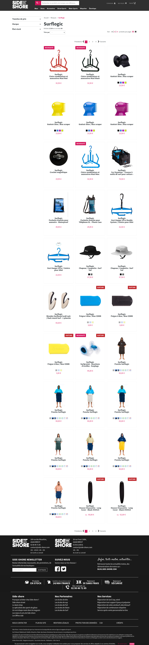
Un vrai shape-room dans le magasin (26, 610)
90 (117, 32)
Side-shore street (18, 602)
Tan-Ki (58, 640)
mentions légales (61, 623)
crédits (119, 623)
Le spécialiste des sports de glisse (24, 607)
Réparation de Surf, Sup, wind (108, 599)
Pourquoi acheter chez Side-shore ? (25, 599)
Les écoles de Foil (61, 605)
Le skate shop (17, 605)
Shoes (42, 8)
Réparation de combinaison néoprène (111, 607)
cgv (101, 623)
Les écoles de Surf (61, 610)
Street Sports (61, 8)
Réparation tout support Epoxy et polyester (113, 602)
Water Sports (73, 8)
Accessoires (51, 8)
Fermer (132, 644)
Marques (53, 18)
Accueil (46, 18)
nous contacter (19, 623)
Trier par (47, 32)
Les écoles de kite (61, 599)
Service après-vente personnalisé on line (112, 610)
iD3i (54, 640)
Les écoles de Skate (62, 607)
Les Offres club (17, 615)
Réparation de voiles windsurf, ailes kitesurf (113, 605)
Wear (36, 8)
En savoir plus (122, 644)
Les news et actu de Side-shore (23, 613)
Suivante (103, 42)
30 (112, 32)
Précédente (78, 42)
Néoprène (83, 8)
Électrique (92, 8)
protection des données (86, 623)
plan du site (41, 623)
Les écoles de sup (61, 602)
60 (115, 32)
